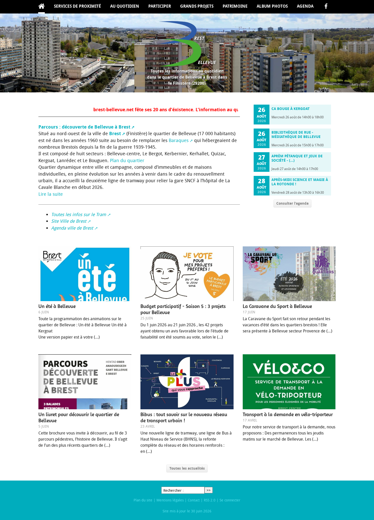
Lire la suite (50, 194)
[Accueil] (187, 44)
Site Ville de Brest (68, 221)
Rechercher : (173, 490)
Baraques (179, 140)
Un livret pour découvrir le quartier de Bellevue (78, 417)
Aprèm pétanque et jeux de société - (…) (297, 158)
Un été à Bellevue (57, 306)
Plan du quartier (127, 160)
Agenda (305, 6)
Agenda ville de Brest (72, 228)
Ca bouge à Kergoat (290, 108)
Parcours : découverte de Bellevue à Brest (84, 127)
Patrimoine (235, 6)
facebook (326, 6)
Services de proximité (77, 6)
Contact (194, 500)
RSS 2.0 (209, 500)
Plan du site (143, 500)
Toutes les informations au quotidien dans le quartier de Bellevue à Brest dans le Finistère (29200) (187, 77)
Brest (115, 133)
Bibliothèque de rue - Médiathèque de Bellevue (296, 134)
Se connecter (230, 500)
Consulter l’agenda (292, 203)
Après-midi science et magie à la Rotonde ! (299, 182)
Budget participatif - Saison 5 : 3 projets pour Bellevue (183, 309)
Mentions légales (170, 500)
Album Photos (272, 6)
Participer (159, 6)
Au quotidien (124, 6)
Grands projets (196, 6)
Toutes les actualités (187, 468)
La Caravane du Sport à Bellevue (277, 306)
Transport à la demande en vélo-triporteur (288, 414)
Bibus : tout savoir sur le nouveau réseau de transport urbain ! (183, 417)
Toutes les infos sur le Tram (78, 214)
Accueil (41, 6)
